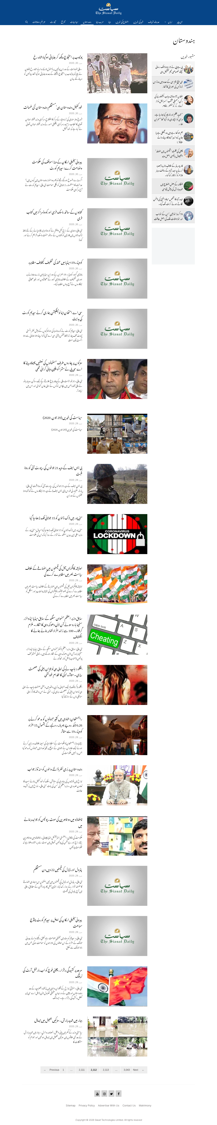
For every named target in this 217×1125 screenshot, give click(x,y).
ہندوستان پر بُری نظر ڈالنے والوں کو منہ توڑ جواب (54, 768)
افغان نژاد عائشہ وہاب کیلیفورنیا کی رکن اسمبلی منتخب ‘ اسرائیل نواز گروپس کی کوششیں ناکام (168, 100)
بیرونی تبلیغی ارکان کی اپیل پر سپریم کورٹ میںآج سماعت (56, 922)
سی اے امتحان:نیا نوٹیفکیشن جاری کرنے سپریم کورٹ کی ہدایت (52, 315)
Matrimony (145, 1105)
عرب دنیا (100, 21)
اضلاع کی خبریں (122, 21)
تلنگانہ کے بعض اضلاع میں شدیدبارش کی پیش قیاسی (171, 186)
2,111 (80, 1069)
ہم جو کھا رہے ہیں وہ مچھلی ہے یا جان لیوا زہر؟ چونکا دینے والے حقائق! (169, 137)
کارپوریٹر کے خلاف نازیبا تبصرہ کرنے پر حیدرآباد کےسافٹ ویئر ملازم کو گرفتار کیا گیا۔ (169, 170)
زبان (170, 21)
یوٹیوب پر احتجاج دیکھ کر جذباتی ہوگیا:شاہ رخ (57, 56)
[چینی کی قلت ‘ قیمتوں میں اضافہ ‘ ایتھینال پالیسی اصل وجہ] (188, 153)
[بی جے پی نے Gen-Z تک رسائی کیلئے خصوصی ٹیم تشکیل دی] (188, 69)
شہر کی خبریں (138, 21)
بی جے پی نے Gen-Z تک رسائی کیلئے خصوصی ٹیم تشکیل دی (169, 68)
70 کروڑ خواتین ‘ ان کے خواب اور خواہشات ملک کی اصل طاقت (168, 215)
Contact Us (129, 1105)
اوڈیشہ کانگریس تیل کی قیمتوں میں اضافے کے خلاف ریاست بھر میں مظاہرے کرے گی (53, 570)
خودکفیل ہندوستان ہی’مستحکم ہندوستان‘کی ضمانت (52, 106)
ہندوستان (87, 21)
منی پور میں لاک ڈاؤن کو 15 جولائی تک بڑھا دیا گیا (56, 517)
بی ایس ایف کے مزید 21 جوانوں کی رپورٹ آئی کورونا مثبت (53, 470)
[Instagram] (104, 1093)
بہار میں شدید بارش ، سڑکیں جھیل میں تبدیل (58, 1019)
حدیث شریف (153, 21)
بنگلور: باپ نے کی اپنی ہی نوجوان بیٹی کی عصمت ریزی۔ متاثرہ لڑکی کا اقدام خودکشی (55, 671)
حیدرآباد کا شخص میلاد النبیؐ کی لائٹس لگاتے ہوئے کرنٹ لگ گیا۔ (168, 200)
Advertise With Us (108, 1105)
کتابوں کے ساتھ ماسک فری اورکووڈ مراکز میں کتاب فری (54, 214)
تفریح (63, 21)
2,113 (104, 1069)
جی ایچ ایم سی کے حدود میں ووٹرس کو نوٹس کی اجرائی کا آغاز (168, 83)
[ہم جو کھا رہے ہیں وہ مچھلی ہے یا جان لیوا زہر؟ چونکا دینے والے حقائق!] (188, 136)
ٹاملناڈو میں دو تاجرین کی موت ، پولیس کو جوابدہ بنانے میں (53, 822)
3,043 (125, 1069)
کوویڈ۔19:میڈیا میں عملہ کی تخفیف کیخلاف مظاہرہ (55, 262)
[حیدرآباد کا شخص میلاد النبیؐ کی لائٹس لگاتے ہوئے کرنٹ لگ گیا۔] (188, 201)
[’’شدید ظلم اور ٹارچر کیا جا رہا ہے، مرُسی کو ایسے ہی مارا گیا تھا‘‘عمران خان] (188, 118)
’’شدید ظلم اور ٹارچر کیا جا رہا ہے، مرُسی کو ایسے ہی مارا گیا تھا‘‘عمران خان (168, 119)
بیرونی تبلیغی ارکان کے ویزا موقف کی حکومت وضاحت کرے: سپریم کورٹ (57, 164)
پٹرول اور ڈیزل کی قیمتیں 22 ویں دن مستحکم (58, 869)
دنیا (109, 21)
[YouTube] (97, 1093)
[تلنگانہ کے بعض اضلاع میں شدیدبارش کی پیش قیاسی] (188, 186)
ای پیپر (180, 21)
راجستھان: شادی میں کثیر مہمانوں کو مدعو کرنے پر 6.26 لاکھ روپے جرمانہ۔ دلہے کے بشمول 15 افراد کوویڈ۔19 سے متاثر (55, 724)
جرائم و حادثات (38, 21)
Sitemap (70, 1105)
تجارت (53, 21)
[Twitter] (111, 1093)
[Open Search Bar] (26, 21)
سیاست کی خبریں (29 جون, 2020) (62, 417)
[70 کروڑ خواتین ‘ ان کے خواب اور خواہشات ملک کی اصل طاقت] (188, 216)
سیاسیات (74, 21)
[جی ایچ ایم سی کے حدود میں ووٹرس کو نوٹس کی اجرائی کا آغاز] (188, 84)
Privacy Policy (87, 1105)
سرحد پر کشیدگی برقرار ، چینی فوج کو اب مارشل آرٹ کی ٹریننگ (52, 972)
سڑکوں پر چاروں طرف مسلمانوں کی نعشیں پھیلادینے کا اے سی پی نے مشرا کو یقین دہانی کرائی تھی (52, 365)
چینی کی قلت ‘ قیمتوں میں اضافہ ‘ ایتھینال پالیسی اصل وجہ (169, 152)
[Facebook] (118, 1093)
